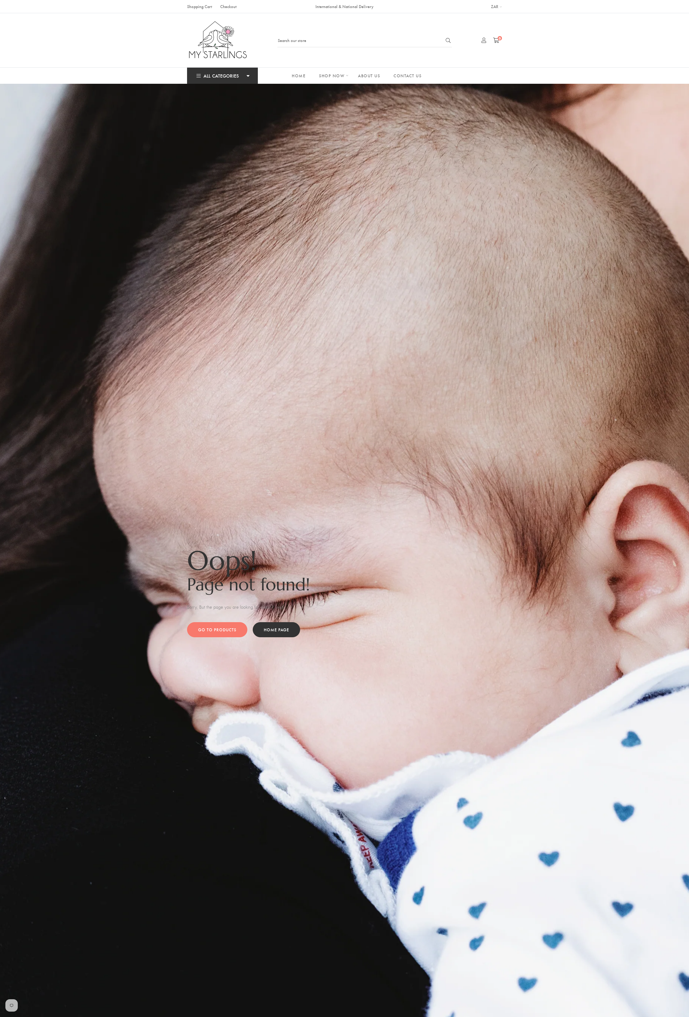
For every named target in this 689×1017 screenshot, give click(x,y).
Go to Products (217, 629)
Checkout (228, 6)
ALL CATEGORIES (221, 75)
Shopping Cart (199, 6)
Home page (276, 629)
